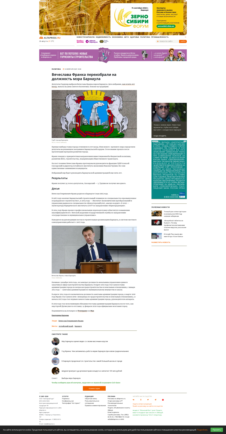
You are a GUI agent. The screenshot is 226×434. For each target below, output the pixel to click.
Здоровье (134, 37)
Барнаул (78, 326)
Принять (217, 429)
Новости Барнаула (86, 37)
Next (184, 112)
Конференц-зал (68, 401)
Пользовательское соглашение (92, 402)
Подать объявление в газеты (119, 408)
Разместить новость (160, 242)
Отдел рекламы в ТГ (115, 401)
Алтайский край (66, 326)
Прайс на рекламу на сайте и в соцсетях (148, 406)
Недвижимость (103, 37)
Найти (183, 41)
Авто (126, 37)
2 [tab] (184, 135)
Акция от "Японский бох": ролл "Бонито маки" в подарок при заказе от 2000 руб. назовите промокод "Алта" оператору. (148, 412)
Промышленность (160, 37)
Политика (145, 37)
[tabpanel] (169, 121)
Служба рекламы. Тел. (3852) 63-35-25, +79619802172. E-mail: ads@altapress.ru (118, 417)
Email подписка (113, 412)
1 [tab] (182, 135)
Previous (154, 112)
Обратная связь (91, 398)
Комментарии (94, 388)
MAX (122, 419)
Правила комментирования (95, 405)
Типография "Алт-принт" (71, 403)
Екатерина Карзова (60, 315)
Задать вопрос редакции (142, 404)
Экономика (117, 37)
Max (92, 311)
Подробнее (202, 429)
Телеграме (82, 311)
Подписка (65, 398)
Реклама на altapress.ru (116, 398)
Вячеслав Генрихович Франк (71, 321)
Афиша (110, 410)
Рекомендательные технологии (115, 404)
